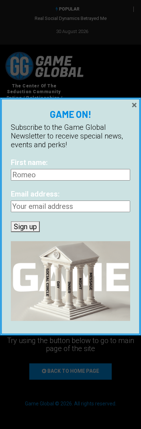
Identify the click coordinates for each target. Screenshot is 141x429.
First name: (29, 162)
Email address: (35, 194)
